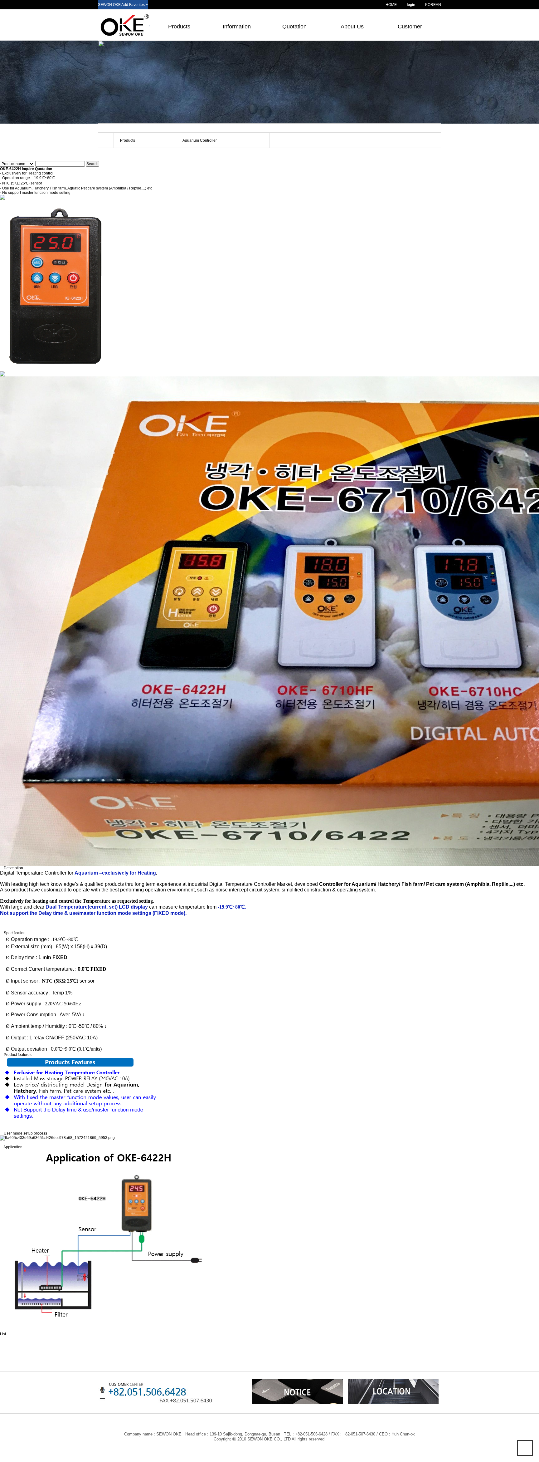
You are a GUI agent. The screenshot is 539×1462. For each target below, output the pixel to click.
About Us (352, 26)
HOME (391, 4)
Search (92, 164)
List (3, 1334)
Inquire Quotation (37, 169)
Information (237, 26)
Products (179, 26)
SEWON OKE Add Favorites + (123, 4)
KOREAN (432, 4)
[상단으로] (525, 1448)
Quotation (294, 26)
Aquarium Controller (199, 140)
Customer (410, 26)
